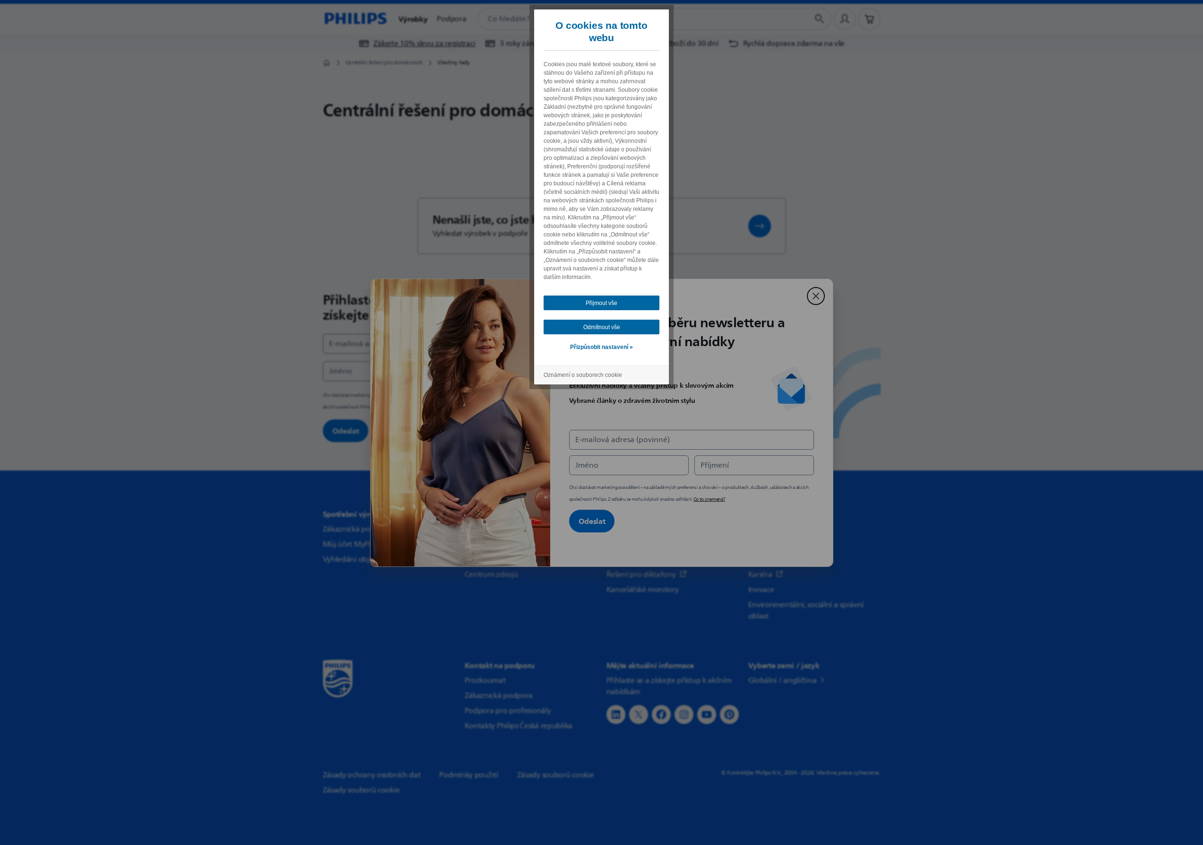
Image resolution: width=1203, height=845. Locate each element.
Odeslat (592, 521)
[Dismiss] (815, 296)
